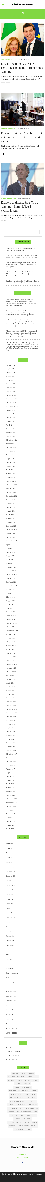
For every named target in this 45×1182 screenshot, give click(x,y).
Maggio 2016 (10, 825)
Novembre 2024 (11, 444)
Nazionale (5, 59)
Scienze (9, 959)
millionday (31, 1098)
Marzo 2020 (10, 653)
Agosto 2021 (10, 590)
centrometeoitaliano (16, 1076)
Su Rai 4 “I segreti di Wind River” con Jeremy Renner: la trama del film (22, 348)
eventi (34, 1090)
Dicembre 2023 (11, 485)
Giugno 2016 (10, 821)
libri (33, 1094)
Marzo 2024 (10, 474)
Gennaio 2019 (11, 705)
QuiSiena (9, 950)
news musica (20, 1105)
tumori (28, 1129)
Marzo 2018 (10, 743)
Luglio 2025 (10, 414)
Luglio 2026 (10, 369)
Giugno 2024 (10, 462)
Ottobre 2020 (11, 627)
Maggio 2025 (10, 421)
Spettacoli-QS (11, 1001)
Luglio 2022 (10, 548)
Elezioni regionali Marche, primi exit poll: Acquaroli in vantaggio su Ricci (21, 137)
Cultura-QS (10, 894)
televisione (19, 1129)
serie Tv (34, 1122)
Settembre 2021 (11, 586)
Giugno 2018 (10, 732)
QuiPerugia (10, 945)
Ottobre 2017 (11, 761)
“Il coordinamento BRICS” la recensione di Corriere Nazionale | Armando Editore (21, 332)
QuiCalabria (10, 941)
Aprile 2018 (10, 739)
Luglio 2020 (10, 638)
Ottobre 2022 (11, 537)
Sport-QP (9, 1015)
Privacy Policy (22, 1157)
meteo (22, 1098)
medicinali (14, 1098)
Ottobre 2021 (11, 582)
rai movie (18, 1119)
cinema (29, 1076)
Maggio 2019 (10, 690)
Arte (7, 853)
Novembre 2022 (11, 533)
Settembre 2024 (12, 451)
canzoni (31, 1073)
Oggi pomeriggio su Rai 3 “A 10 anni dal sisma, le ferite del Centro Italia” (22, 282)
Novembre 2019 (11, 668)
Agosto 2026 (10, 365)
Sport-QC (9, 1010)
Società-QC (10, 982)
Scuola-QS (10, 968)
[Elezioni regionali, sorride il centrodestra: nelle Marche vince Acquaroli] (22, 39)
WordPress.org (11, 1059)
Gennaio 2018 (11, 750)
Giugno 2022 (10, 552)
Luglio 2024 (10, 459)
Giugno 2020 (10, 642)
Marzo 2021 (10, 608)
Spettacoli (9, 987)
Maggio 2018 (10, 735)
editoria (27, 1083)
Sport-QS (9, 1019)
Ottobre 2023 (11, 492)
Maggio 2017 (10, 780)
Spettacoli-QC (11, 991)
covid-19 (18, 1083)
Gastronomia (11, 918)
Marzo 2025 (10, 429)
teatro (33, 1126)
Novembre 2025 (11, 399)
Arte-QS (9, 857)
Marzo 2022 (10, 563)
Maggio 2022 (10, 556)
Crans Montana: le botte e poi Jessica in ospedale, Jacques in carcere (20, 249)
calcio (22, 1073)
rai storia (27, 1119)
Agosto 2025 (10, 410)
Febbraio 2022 (11, 567)
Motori (8, 922)
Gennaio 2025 (11, 436)
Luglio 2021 (10, 593)
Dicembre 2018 (11, 709)
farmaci (13, 1094)
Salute (8, 954)
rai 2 (17, 1115)
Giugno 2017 (10, 776)
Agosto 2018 (10, 724)
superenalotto (23, 1126)
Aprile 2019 (10, 694)
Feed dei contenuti (13, 1052)
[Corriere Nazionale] (22, 4)
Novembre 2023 (11, 489)
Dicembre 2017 (11, 754)
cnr (36, 1076)
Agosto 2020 (10, 634)
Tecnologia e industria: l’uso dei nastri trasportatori (20, 314)
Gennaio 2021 (11, 616)
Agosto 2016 (10, 814)
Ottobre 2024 (11, 447)
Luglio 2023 (10, 504)
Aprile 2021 (10, 604)
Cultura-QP (10, 890)
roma (27, 1122)
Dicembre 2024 (11, 440)
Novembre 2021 (11, 578)
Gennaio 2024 (11, 481)
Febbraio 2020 (11, 657)
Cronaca (9, 862)
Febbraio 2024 (11, 477)
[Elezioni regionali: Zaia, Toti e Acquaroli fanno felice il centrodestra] (22, 179)
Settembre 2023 (11, 496)
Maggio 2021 (10, 601)
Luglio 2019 (10, 683)
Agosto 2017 (10, 769)
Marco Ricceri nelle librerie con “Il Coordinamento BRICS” (18, 336)
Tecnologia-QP (11, 1028)
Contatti (22, 1154)
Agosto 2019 (10, 679)
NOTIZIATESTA (32, 1105)
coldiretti (22, 1080)
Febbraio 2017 (11, 791)
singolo (12, 1126)
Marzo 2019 (10, 698)
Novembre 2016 (11, 803)
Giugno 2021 (10, 597)
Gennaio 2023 (11, 526)
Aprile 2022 (10, 560)
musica (11, 1105)
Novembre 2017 (11, 758)
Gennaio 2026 (11, 391)
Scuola (8, 964)
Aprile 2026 (10, 380)
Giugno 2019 (10, 687)
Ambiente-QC (11, 848)
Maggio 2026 (10, 376)
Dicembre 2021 (11, 575)
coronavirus (32, 1080)
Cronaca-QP (10, 871)
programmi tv (13, 1112)
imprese (27, 1094)
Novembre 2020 (12, 623)
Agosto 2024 (10, 455)
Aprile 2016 (10, 829)
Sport (8, 1005)
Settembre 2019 (11, 675)
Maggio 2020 (11, 646)
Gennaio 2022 (11, 571)
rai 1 (11, 1115)
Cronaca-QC (10, 867)
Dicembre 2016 (11, 799)
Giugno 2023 (10, 507)
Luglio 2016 (10, 818)
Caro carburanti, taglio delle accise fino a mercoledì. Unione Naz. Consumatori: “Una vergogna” (21, 265)
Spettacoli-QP (11, 996)
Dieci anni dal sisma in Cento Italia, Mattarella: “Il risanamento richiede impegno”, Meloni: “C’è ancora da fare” (22, 274)
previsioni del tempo (15, 1108)
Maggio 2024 (10, 466)
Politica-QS (10, 936)
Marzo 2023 (10, 518)
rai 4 (28, 1115)
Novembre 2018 (11, 713)
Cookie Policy (6, 1176)
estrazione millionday (23, 1087)
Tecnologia (10, 1024)
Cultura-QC (10, 885)
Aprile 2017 (10, 784)
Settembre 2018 (11, 720)
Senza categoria (12, 973)
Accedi (8, 1048)
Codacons (11, 1080)
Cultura (8, 881)
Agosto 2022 (10, 545)
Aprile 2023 (10, 515)
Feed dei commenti (13, 1055)
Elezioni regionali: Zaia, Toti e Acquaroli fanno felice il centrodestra (19, 206)
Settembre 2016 (11, 810)
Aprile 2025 (10, 425)
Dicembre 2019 (11, 664)
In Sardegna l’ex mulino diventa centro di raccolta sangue (20, 324)
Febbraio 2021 (11, 612)
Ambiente (9, 844)
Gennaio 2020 (11, 661)
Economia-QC (11, 904)
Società (8, 978)
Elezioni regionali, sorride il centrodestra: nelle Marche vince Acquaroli (22, 68)
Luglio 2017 (10, 773)
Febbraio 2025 (11, 432)
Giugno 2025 (10, 418)
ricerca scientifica (15, 1122)
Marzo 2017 (10, 788)
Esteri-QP (9, 913)
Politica (12, 59)
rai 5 (34, 1115)
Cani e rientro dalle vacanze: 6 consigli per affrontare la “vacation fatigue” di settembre (22, 257)
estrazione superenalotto (19, 1090)
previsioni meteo (31, 1108)
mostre (32, 1101)
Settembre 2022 (11, 541)
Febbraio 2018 (11, 747)
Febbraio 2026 (11, 388)
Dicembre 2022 (11, 530)
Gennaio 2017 (11, 795)
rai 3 (22, 1115)
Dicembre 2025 (11, 395)
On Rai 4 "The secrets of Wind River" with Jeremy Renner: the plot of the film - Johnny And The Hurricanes (22, 344)
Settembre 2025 (12, 406)
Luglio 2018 (10, 728)
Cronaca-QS (10, 876)
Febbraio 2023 (11, 522)
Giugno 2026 (10, 373)
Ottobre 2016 (11, 806)
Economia (9, 899)
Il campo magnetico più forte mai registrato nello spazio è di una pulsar (21, 304)
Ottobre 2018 (11, 717)
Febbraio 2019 (11, 702)
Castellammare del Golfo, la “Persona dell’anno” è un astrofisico (19, 301)
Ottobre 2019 (11, 672)
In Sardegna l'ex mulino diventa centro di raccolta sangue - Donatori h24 (21, 321)
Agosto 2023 (10, 500)
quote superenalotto (29, 1112)
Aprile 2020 (10, 649)
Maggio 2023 (10, 511)
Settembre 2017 (11, 765)
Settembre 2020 (12, 631)
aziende (15, 1073)
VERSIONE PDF (11, 1033)
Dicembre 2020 (11, 619)
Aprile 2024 (10, 470)
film (19, 1094)
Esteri (8, 908)
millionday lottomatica (19, 1101)
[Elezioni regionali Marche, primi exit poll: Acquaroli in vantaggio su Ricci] (22, 109)
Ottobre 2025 (11, 403)
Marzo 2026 (10, 384)
